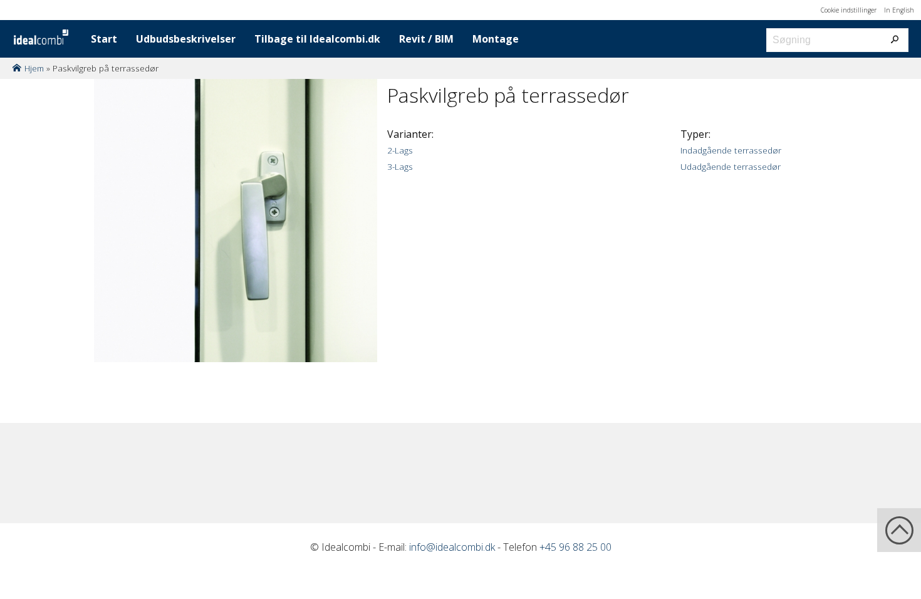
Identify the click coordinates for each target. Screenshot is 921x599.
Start (104, 39)
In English (899, 10)
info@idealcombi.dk (452, 547)
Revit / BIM (426, 39)
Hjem (34, 68)
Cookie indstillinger (849, 10)
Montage (495, 39)
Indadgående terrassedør (730, 150)
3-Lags (400, 166)
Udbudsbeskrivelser (186, 39)
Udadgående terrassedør (730, 166)
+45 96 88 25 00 (575, 547)
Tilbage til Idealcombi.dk (317, 39)
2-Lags (400, 150)
